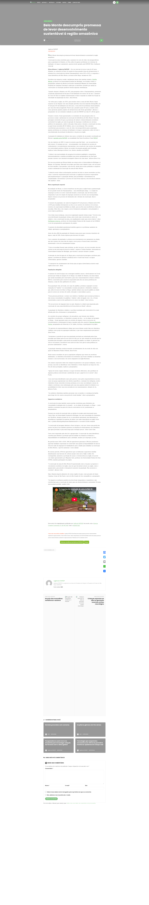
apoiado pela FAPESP (60, 138)
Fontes (64, 2)
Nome (47, 785)
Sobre (69, 2)
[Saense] (32, 2)
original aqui (76, 525)
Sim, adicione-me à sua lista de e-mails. (58, 795)
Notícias (51, 2)
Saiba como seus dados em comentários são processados (81, 803)
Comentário (49, 768)
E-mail (67, 785)
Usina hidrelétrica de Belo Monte (50, 550)
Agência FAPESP (50, 40)
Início (38, 2)
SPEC (95, 138)
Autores (58, 2)
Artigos (44, 2)
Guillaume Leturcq (54, 221)
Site (86, 785)
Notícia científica (48, 21)
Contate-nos (76, 2)
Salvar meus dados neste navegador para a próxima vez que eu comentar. (69, 792)
